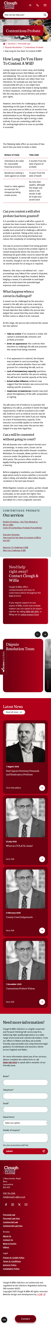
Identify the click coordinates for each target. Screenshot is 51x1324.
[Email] (45, 5)
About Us (7, 1236)
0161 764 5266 (9, 1193)
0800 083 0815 (32, 611)
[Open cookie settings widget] (4, 1320)
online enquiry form (30, 614)
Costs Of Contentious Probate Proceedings (22, 528)
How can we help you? (14, 15)
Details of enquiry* (11, 1130)
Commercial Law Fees (13, 1226)
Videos (6, 1247)
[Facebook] (6, 1204)
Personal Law (24, 44)
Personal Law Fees (11, 1218)
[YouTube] (26, 1204)
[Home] (10, 5)
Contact (25, 1318)
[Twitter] (19, 1204)
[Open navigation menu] (30, 5)
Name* (6, 1076)
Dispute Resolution (13, 47)
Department (8, 1117)
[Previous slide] (38, 634)
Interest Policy (9, 1265)
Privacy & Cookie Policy (13, 1258)
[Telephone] (38, 5)
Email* (6, 1103)
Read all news (12, 712)
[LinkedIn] (13, 1204)
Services (12, 44)
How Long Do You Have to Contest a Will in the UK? (22, 539)
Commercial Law (10, 1222)
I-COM (39, 1294)
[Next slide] (45, 634)
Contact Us (8, 1240)
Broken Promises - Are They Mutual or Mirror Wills (20, 523)
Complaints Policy (11, 1269)
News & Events (9, 1243)
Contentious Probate (33, 47)
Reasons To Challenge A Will (15, 547)
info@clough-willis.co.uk (14, 1197)
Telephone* (8, 1090)
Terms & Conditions (12, 1261)
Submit (9, 1151)
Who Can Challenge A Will (14, 550)
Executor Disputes (11, 535)
